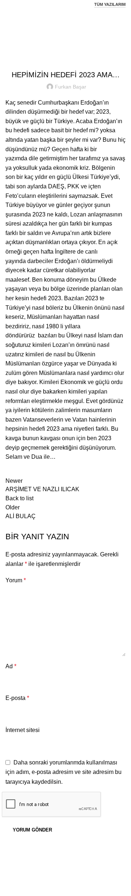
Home (47, 28)
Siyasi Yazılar (75, 28)
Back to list (19, 498)
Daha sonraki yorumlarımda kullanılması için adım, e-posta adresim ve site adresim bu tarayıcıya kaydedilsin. (63, 772)
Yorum (15, 580)
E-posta (17, 698)
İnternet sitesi (22, 730)
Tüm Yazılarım (110, 4)
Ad (10, 666)
